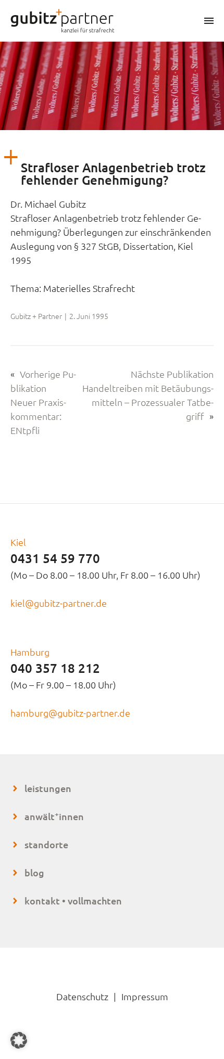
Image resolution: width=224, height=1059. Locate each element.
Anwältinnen (54, 816)
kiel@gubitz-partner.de (58, 603)
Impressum (144, 996)
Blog (34, 872)
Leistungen (47, 788)
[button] (19, 1040)
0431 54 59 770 (55, 558)
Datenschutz (82, 996)
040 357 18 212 (55, 668)
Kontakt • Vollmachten (73, 901)
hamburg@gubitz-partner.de (70, 713)
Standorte (46, 844)
